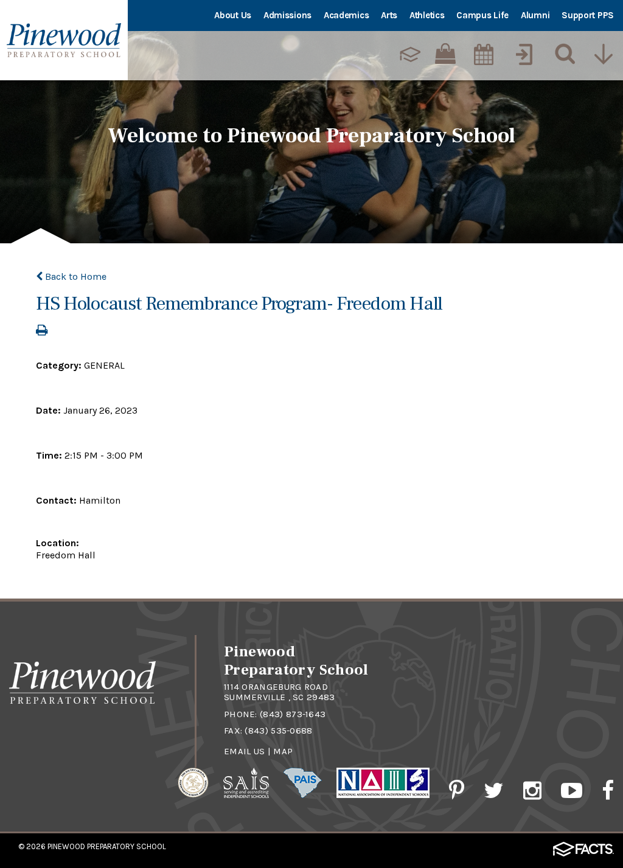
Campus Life (482, 15)
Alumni (535, 15)
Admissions (287, 15)
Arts (389, 15)
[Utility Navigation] (603, 54)
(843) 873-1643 (292, 714)
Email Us (244, 751)
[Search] (562, 54)
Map (283, 751)
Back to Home (74, 276)
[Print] (41, 331)
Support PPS (588, 15)
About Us (232, 15)
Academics (346, 15)
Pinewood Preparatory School (106, 846)
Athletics (426, 15)
